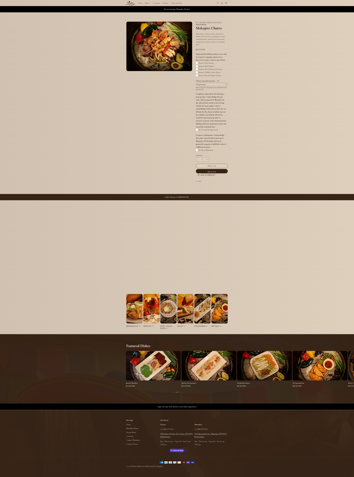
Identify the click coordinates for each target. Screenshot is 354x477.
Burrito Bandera (132, 383)
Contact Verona (132, 444)
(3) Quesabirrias (298, 383)
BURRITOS (164, 259)
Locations (129, 436)
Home (128, 424)
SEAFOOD (147, 326)
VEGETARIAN (199, 326)
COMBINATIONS (218, 259)
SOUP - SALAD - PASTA (166, 327)
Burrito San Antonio (189, 383)
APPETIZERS (148, 259)
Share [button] (199, 181)
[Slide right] (181, 392)
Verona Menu (131, 432)
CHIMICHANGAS (201, 259)
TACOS (180, 326)
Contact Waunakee (133, 440)
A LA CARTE (131, 259)
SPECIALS (215, 326)
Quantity (199, 155)
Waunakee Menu (132, 428)
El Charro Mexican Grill (139, 466)
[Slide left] (173, 392)
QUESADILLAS (132, 326)
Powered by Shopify (155, 466)
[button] (148, 3)
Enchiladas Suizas (243, 383)
